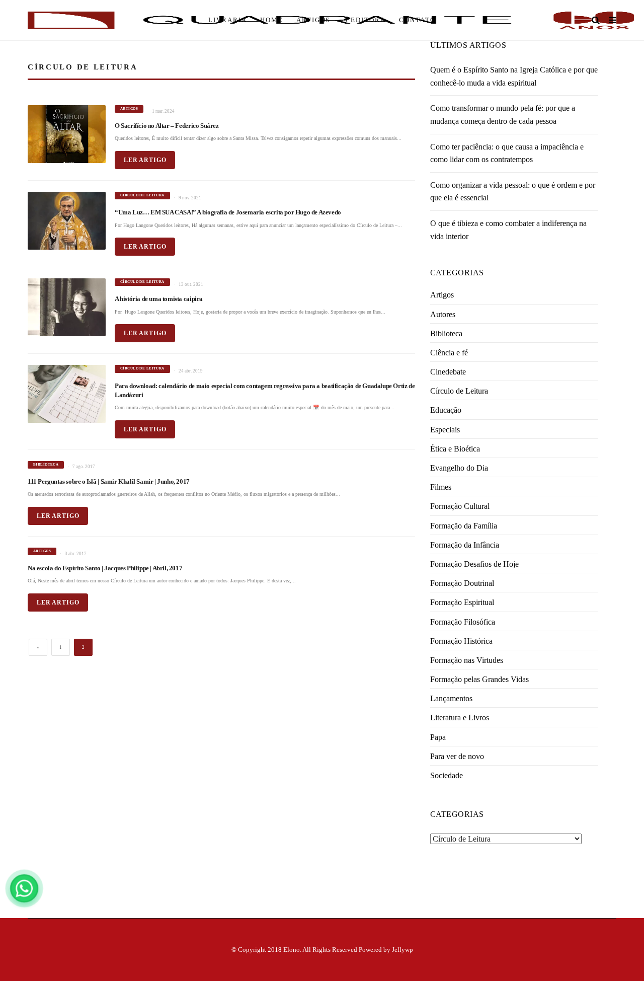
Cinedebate (448, 371)
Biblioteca (446, 333)
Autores (442, 314)
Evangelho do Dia (459, 468)
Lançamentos (451, 698)
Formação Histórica (461, 641)
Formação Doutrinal (462, 583)
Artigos (442, 294)
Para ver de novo (457, 756)
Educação (445, 410)
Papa (438, 737)
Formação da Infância (464, 545)
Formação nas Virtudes (466, 660)
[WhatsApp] (24, 888)
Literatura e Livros (459, 717)
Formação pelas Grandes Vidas (479, 679)
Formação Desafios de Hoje (474, 564)
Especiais (445, 429)
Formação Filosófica (462, 622)
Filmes (440, 487)
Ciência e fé (449, 352)
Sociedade (446, 775)
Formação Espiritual (462, 602)
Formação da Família (463, 525)
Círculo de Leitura (459, 391)
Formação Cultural (460, 506)
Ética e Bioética (455, 448)
